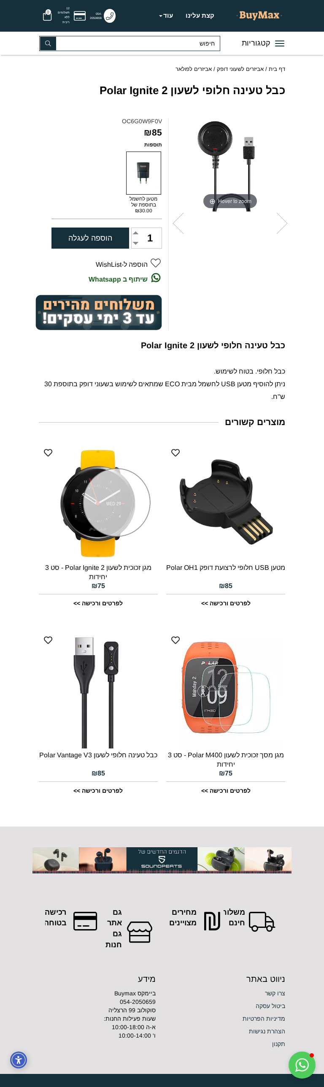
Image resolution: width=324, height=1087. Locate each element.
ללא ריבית (66, 20)
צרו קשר (275, 993)
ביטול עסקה (270, 1006)
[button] (302, 1065)
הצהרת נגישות (267, 1031)
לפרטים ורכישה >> (226, 603)
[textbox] (226, 1044)
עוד (168, 15)
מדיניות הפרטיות (264, 1018)
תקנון (278, 1044)
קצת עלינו (200, 15)
